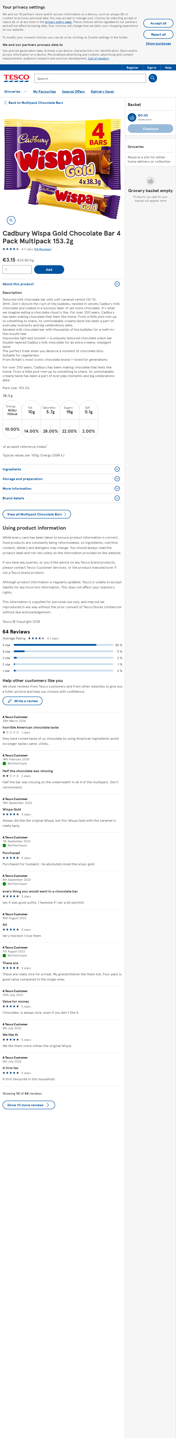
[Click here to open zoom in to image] (11, 220)
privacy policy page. (58, 22)
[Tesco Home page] (16, 78)
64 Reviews (43, 249)
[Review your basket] (132, 117)
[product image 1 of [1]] (62, 169)
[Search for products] (153, 78)
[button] (132, 67)
